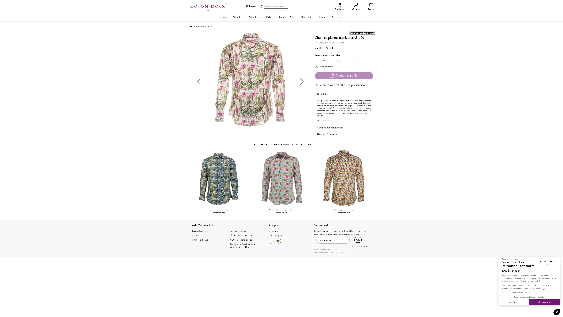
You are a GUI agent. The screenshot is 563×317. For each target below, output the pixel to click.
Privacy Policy (319, 252)
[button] (220, 80)
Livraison (196, 235)
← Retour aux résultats (201, 26)
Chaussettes (307, 17)
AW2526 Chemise (324, 121)
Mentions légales (244, 239)
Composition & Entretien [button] (330, 127)
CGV (232, 239)
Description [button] (323, 94)
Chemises (238, 17)
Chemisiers (255, 17)
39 (324, 61)
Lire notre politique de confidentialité (515, 293)
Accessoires (338, 17)
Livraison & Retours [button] (327, 134)
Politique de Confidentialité (242, 244)
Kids (268, 17)
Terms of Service (335, 252)
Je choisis (513, 302)
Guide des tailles (326, 66)
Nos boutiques (275, 235)
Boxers (322, 17)
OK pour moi (544, 302)
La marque (273, 231)
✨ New (223, 17)
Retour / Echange (200, 239)
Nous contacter (240, 231)
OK (358, 239)
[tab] (344, 94)
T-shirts (280, 17)
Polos (292, 17)
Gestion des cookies (239, 247)
